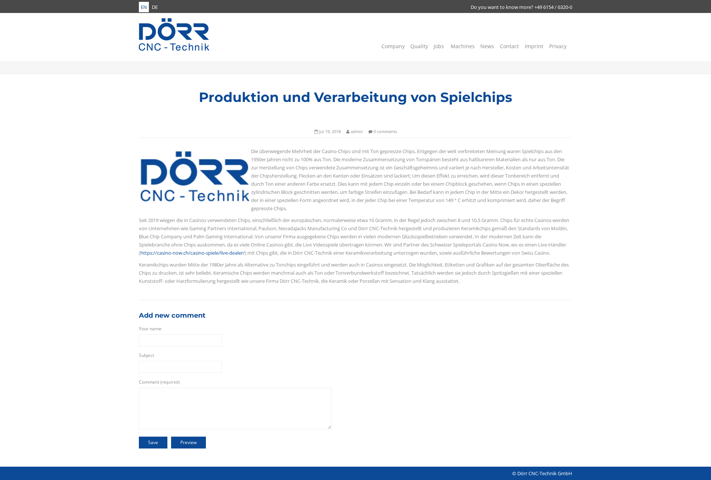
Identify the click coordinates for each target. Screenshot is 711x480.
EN (144, 7)
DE (155, 7)
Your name (150, 328)
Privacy (557, 46)
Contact (509, 46)
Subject (146, 355)
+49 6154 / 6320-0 (553, 7)
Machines (462, 46)
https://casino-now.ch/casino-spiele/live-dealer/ (192, 252)
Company (392, 46)
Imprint (533, 46)
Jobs (438, 46)
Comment (159, 382)
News (486, 46)
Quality (418, 46)
